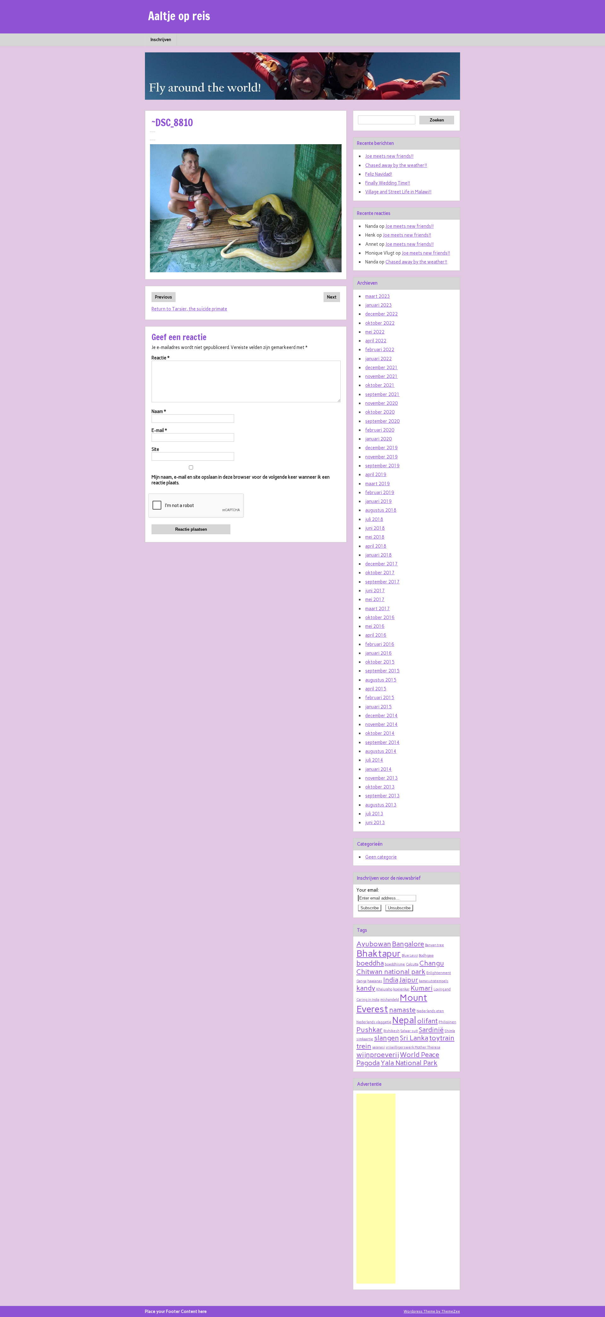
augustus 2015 (380, 680)
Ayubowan (373, 944)
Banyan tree (434, 945)
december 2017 (381, 564)
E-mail (159, 430)
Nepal (404, 1019)
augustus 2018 (380, 510)
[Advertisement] (376, 1188)
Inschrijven (161, 39)
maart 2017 (377, 608)
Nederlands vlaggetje (373, 1022)
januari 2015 (378, 707)
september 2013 (382, 796)
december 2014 (381, 715)
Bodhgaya (426, 956)
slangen (386, 1038)
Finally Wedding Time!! (387, 183)
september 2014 (382, 742)
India (390, 980)
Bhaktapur (378, 953)
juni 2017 (375, 591)
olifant (427, 1021)
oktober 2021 (380, 385)
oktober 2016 (380, 617)
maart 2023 (377, 296)
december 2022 (381, 314)
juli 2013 (374, 814)
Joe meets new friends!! (389, 156)
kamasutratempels (433, 981)
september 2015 (382, 671)
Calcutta (412, 964)
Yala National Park (409, 1063)
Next (332, 297)
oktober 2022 (380, 323)
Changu (431, 963)
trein (363, 1046)
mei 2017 (374, 599)
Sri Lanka (414, 1038)
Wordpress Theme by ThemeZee (432, 1311)
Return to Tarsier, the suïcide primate (189, 309)
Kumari (422, 988)
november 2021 (381, 376)
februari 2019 (379, 492)
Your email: (367, 890)
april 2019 (375, 474)
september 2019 (382, 466)
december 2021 (381, 367)
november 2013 (381, 778)
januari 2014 (378, 769)
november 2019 (381, 457)
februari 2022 (379, 349)
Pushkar (369, 1029)
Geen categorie (381, 857)
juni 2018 (375, 528)
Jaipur (408, 980)
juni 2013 (375, 822)
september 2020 (382, 421)
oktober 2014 (380, 733)
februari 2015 (379, 697)
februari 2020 (379, 430)
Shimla (450, 1031)
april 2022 (375, 341)
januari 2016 (378, 653)
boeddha (370, 963)
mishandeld (389, 1000)
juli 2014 (374, 760)
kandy (365, 988)
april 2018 (375, 546)
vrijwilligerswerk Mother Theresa (413, 1047)
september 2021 (382, 394)
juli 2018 (374, 519)
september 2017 (382, 582)
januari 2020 (378, 439)
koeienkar (401, 989)
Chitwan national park (390, 971)
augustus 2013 (380, 805)
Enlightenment (438, 973)
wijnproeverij (377, 1054)
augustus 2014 (380, 751)
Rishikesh (391, 1031)
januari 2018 (378, 555)
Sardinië (431, 1029)
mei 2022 (374, 332)
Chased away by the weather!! (396, 165)
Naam (159, 411)
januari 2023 (378, 305)
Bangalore (408, 944)
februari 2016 (379, 644)
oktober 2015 (380, 662)
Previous (163, 297)
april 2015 (375, 689)
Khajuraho (384, 989)
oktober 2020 (380, 412)
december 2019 (381, 448)
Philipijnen (447, 1022)
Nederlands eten (430, 1011)
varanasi (378, 1047)
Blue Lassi (410, 956)
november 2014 (381, 724)
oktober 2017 (380, 573)
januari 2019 (378, 501)
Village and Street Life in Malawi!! (398, 192)
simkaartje (364, 1039)
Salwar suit (409, 1031)
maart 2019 (377, 484)
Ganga (361, 981)
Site (155, 449)
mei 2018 (374, 537)
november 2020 (381, 403)
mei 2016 (374, 626)
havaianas (374, 981)
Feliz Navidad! (378, 174)
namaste (402, 1010)
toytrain (441, 1038)
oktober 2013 (380, 787)
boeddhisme (395, 964)
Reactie (161, 358)
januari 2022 (378, 359)
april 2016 (375, 635)
